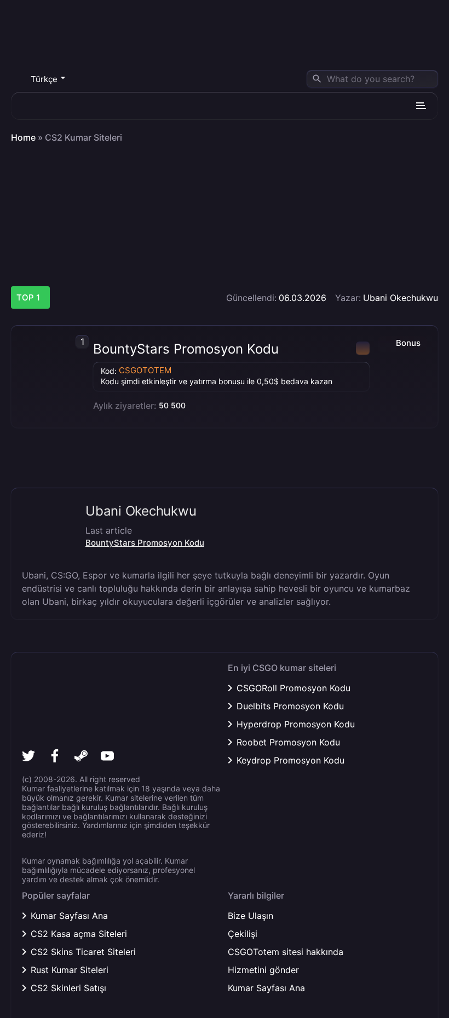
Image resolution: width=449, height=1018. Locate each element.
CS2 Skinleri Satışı (68, 987)
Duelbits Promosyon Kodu (290, 706)
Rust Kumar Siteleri (69, 969)
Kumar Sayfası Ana (69, 915)
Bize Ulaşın (250, 915)
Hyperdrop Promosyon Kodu (296, 724)
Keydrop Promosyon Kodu (290, 760)
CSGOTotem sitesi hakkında (285, 951)
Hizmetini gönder (263, 969)
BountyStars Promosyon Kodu (186, 349)
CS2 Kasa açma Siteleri (79, 933)
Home (23, 137)
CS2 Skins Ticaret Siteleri (83, 951)
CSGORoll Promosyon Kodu (293, 687)
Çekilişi (242, 933)
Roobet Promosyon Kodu (288, 742)
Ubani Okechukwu (400, 297)
